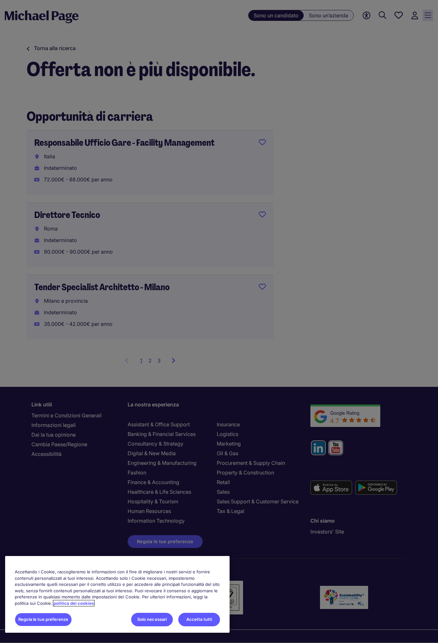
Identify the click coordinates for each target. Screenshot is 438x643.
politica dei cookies (74, 603)
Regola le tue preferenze (43, 619)
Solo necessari (152, 619)
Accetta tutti (199, 619)
